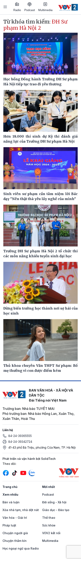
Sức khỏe (48, 525)
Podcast (29, 10)
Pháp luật (9, 525)
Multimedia (45, 10)
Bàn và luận (11, 502)
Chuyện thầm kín (14, 540)
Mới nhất (48, 487)
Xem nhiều (10, 494)
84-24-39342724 (20, 441)
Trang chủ (9, 487)
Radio (17, 10)
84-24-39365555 (20, 436)
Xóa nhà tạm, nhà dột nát (20, 510)
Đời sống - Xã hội (54, 502)
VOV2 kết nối (51, 533)
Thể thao (48, 517)
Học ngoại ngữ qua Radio (20, 548)
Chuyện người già (15, 533)
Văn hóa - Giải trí (14, 517)
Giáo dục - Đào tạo (55, 510)
